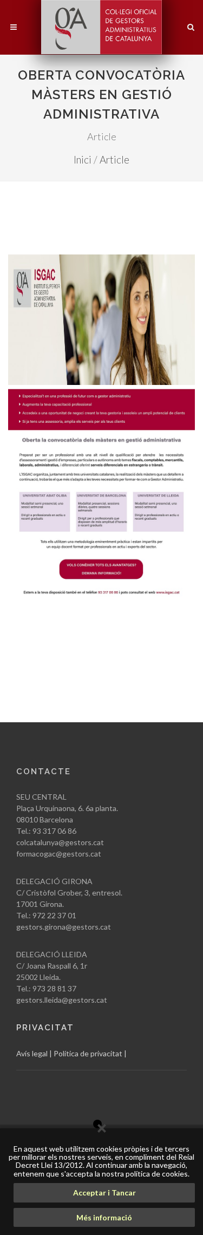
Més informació (104, 1217)
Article (114, 160)
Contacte (43, 771)
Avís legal (32, 1053)
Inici (82, 160)
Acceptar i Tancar (104, 1192)
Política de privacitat (88, 1053)
